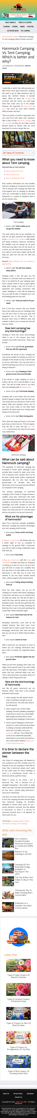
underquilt (9, 733)
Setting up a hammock (10, 560)
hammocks (28, 106)
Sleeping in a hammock (10, 540)
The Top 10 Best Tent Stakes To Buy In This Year (24, 879)
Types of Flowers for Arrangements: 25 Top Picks (18, 1048)
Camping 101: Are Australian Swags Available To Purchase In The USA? (22, 869)
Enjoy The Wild (18, 7)
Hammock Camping (9, 824)
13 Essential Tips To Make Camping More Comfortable (23, 892)
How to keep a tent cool (14, 171)
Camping (14, 821)
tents (4, 109)
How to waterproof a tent (15, 178)
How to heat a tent (12, 175)
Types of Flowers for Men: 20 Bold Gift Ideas (18, 1024)
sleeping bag (26, 387)
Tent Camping (22, 824)
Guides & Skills (23, 821)
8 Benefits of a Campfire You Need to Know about (23, 905)
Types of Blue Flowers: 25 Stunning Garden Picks (18, 1072)
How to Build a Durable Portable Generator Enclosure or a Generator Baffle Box (24, 844)
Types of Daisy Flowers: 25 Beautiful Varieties (18, 976)
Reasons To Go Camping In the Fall (23, 852)
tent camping (7, 123)
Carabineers (6, 563)
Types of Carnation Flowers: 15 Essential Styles (18, 1000)
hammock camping (24, 121)
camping (28, 98)
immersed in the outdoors (16, 239)
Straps (29, 560)
